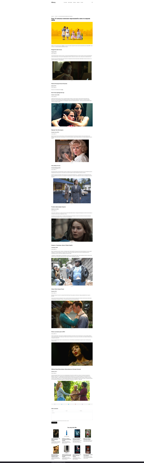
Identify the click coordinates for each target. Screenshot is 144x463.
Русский (82, 2)
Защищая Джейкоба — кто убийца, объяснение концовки (55, 439)
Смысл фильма (70, 2)
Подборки (78, 2)
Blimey (53, 2)
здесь (63, 45)
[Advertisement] (72, 10)
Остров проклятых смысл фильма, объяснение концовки (77, 455)
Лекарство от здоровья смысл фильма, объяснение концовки (66, 439)
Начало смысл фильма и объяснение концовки (77, 439)
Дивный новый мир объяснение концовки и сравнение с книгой (55, 455)
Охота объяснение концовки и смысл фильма (87, 455)
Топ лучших (65, 2)
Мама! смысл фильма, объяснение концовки (87, 439)
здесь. (62, 89)
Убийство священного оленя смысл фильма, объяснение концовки (66, 455)
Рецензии (74, 2)
